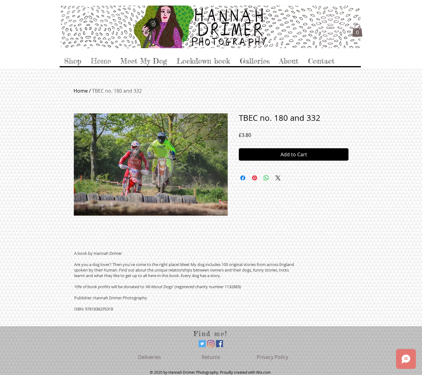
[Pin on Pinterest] (254, 178)
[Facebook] (219, 343)
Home (81, 90)
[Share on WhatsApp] (266, 178)
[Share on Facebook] (243, 178)
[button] (357, 30)
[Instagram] (210, 343)
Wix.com (263, 372)
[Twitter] (202, 343)
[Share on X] (278, 178)
